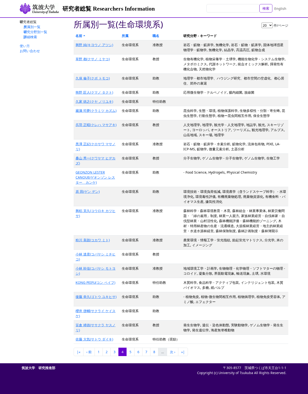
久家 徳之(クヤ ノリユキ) (94, 101)
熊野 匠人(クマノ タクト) (94, 92)
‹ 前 (89, 352)
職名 (156, 35)
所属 (125, 35)
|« (78, 352)
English (280, 8)
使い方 (25, 45)
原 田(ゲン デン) (88, 191)
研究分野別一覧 (35, 32)
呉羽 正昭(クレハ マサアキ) (96, 124)
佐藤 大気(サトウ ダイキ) (94, 339)
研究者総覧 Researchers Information (109, 9)
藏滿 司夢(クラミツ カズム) (96, 110)
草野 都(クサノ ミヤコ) (93, 59)
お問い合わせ (30, 50)
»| (183, 352)
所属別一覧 (32, 26)
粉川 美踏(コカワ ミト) (93, 240)
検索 (266, 8)
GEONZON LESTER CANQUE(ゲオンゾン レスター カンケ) (95, 177)
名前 (79, 35)
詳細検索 (30, 37)
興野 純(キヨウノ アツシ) (94, 44)
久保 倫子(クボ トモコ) (93, 78)
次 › (172, 352)
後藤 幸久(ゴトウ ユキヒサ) (96, 296)
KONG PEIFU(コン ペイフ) (95, 282)
